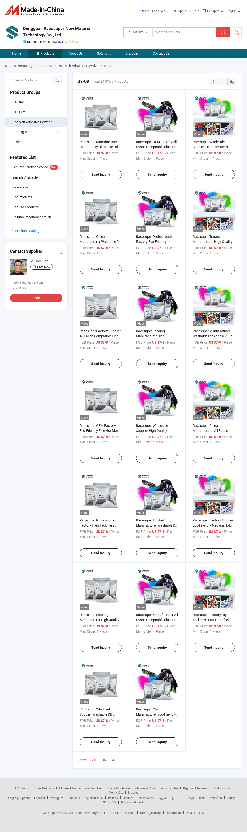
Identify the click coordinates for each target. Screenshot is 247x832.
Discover (131, 53)
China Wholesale (119, 788)
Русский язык (94, 798)
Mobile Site (116, 792)
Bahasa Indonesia (132, 802)
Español (39, 798)
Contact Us (161, 53)
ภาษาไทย (216, 798)
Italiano (113, 798)
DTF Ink (18, 102)
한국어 (176, 798)
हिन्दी (202, 798)
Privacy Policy (195, 813)
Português (56, 798)
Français (74, 798)
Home (16, 53)
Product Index (222, 788)
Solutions (104, 53)
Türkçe (231, 798)
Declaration (173, 813)
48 (114, 760)
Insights (133, 792)
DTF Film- (19, 112)
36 (104, 760)
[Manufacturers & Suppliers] (36, 9)
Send (36, 298)
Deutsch (128, 798)
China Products (44, 788)
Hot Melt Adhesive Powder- (32, 122)
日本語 (189, 798)
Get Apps (213, 11)
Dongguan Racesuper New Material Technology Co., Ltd (57, 31)
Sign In (144, 11)
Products (47, 53)
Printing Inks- (22, 132)
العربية (163, 798)
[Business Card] (60, 251)
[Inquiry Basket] (197, 11)
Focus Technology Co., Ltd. (92, 813)
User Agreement (150, 813)
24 (94, 760)
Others (17, 141)
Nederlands (146, 798)
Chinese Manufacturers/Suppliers (81, 788)
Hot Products (20, 788)
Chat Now (43, 267)
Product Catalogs (28, 230)
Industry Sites (169, 788)
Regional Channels (195, 788)
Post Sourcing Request (237, 32)
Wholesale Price (145, 788)
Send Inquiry (100, 174)
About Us (75, 53)
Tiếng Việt (109, 802)
